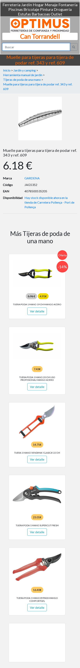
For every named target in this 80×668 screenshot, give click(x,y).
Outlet (56, 14)
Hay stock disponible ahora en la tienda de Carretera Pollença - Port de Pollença (49, 202)
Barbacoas (41, 14)
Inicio (6, 70)
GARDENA (32, 178)
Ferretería (11, 4)
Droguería (63, 9)
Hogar (38, 4)
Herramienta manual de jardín (22, 75)
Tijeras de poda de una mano (22, 79)
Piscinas (15, 9)
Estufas (24, 14)
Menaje (51, 4)
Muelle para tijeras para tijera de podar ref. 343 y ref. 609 (37, 86)
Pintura (46, 9)
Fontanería (67, 4)
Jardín (26, 4)
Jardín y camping (24, 70)
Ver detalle (37, 311)
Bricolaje (31, 9)
